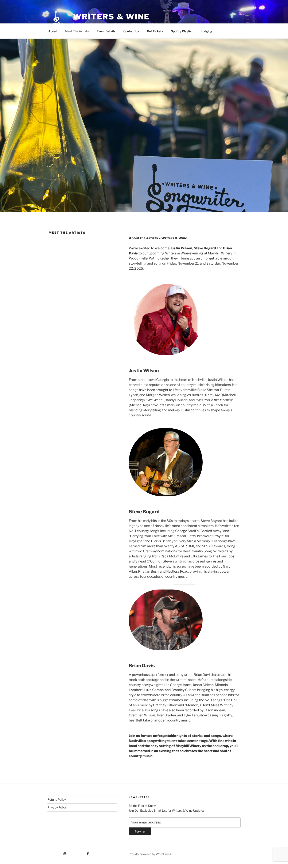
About (52, 31)
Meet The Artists (77, 31)
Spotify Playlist (182, 31)
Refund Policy (56, 799)
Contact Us (131, 31)
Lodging (206, 31)
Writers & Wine (111, 16)
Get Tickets (155, 31)
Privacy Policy (56, 807)
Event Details (106, 31)
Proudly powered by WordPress (150, 854)
